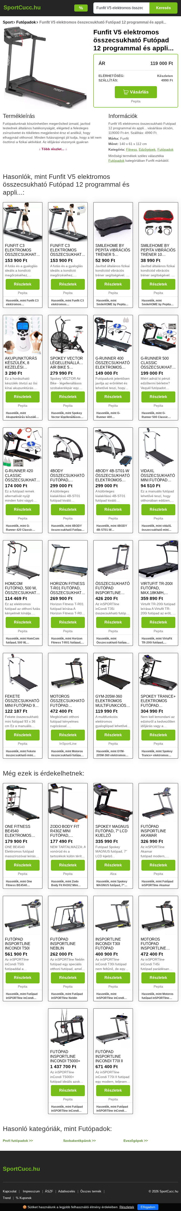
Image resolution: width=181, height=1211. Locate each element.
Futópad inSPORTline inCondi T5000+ (65, 1056)
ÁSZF (49, 1191)
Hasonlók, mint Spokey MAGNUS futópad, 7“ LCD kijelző (111, 885)
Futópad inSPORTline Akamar (153, 831)
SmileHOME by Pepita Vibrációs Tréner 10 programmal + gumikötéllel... (158, 255)
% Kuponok (24, 1198)
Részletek (22, 284)
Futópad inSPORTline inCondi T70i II (109, 1056)
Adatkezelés (66, 1191)
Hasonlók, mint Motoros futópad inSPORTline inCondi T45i (157, 998)
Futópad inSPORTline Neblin (63, 943)
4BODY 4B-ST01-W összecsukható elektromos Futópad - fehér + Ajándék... (112, 480)
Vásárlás (139, 91)
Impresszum (31, 1191)
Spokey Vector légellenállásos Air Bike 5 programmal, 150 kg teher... (68, 367)
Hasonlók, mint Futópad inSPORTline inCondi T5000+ (67, 1110)
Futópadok (165, 149)
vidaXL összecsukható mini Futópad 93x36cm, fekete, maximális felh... (158, 480)
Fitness (131, 149)
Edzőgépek (147, 149)
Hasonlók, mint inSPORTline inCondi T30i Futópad (110, 998)
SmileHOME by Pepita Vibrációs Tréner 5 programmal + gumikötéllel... (112, 255)
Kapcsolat (9, 1191)
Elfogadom (148, 1207)
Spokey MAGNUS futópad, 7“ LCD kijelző (112, 831)
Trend (7, 1198)
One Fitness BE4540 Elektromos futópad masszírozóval (21, 836)
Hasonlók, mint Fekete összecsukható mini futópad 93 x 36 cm (21, 755)
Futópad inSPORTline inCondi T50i (17, 943)
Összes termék (90, 1191)
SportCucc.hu (22, 7)
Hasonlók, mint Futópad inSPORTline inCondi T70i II (112, 1110)
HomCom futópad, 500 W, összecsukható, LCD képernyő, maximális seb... (22, 593)
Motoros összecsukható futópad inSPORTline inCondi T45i (67, 705)
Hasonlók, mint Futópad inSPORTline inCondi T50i (21, 998)
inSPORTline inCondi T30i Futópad (108, 943)
